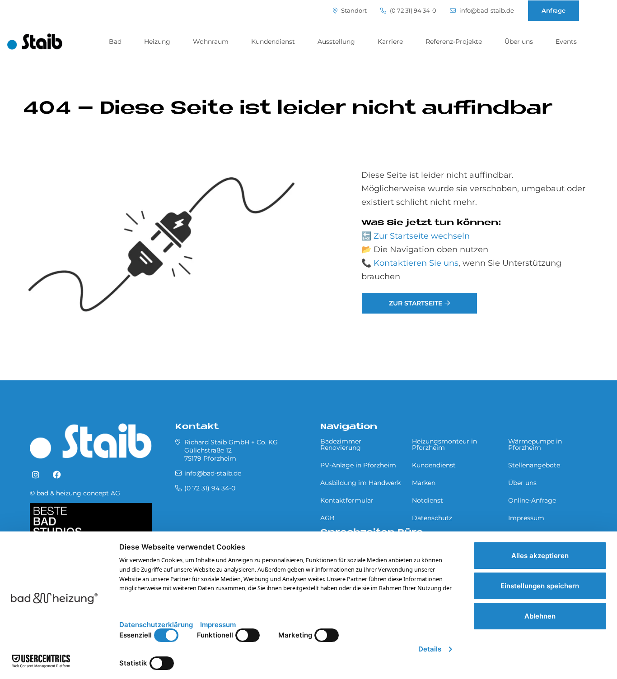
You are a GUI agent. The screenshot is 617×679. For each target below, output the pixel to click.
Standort (353, 11)
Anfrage (554, 10)
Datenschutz (432, 518)
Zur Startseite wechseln (422, 236)
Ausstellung (336, 41)
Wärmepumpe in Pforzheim (535, 444)
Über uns (519, 41)
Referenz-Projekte (453, 41)
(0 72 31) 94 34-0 (412, 11)
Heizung (157, 41)
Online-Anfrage (532, 500)
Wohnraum (211, 41)
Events (566, 41)
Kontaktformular (347, 500)
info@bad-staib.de (486, 11)
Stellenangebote (534, 465)
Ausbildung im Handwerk (360, 483)
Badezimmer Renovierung (340, 444)
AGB (327, 518)
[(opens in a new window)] (35, 475)
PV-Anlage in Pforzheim (358, 465)
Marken (423, 483)
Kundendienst (273, 41)
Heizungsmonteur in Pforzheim (444, 444)
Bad (115, 41)
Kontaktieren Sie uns (416, 263)
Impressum (526, 518)
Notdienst (427, 500)
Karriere (390, 41)
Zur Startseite (415, 303)
